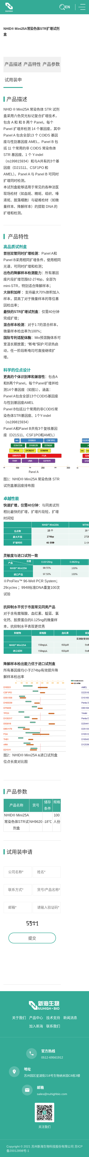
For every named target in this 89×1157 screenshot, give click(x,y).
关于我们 (19, 1018)
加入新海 (36, 1026)
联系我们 (53, 1026)
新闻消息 (70, 1018)
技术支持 (53, 1018)
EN (67, 7)
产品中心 (36, 1018)
